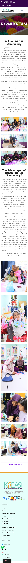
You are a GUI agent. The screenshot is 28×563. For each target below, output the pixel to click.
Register (9, 5)
